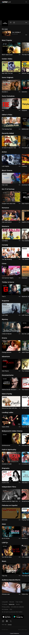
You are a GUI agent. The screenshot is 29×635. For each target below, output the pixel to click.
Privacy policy (6, 607)
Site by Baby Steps (22, 629)
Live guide (5, 602)
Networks (11, 604)
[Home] (6, 2)
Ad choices (5, 609)
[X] (11, 621)
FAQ (11, 609)
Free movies (19, 602)
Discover (11, 602)
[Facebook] (7, 621)
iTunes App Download (6, 617)
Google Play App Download (18, 617)
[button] (14, 33)
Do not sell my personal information (12, 612)
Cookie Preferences (14, 633)
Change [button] (10, 624)
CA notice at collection (17, 607)
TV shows (4, 604)
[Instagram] (3, 621)
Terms (17, 604)
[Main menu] (26, 2)
